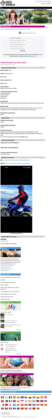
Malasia (46, 402)
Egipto (2, 402)
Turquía (22, 409)
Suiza (10, 409)
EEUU (46, 398)
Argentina (6, 398)
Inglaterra (26, 402)
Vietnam (34, 409)
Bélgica (10, 398)
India (18, 402)
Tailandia (14, 409)
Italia (34, 402)
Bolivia (14, 398)
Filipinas (6, 402)
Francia (10, 402)
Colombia (30, 398)
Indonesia (22, 402)
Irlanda (30, 402)
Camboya (22, 398)
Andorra (2, 398)
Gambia (14, 402)
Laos (41, 402)
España (42, 398)
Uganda (26, 409)
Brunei (18, 398)
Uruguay (30, 409)
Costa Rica (33, 398)
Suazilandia (2, 409)
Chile (26, 398)
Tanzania (18, 409)
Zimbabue (38, 409)
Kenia (38, 402)
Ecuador (38, 398)
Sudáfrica (6, 409)
